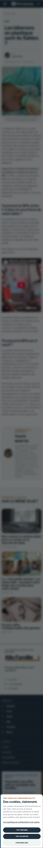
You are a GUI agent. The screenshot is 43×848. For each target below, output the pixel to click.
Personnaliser (22, 843)
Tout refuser (21, 830)
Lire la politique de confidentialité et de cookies (21, 822)
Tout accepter (22, 836)
